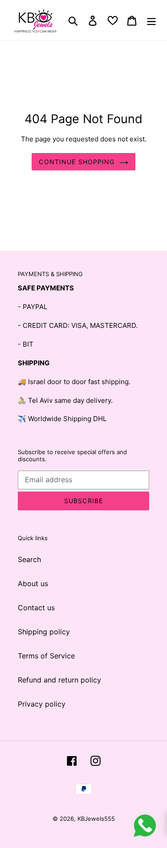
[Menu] (151, 20)
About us (33, 583)
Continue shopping (76, 161)
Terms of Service (46, 655)
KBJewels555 (96, 818)
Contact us (36, 607)
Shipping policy (44, 631)
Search (29, 559)
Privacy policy (41, 703)
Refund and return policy (59, 679)
